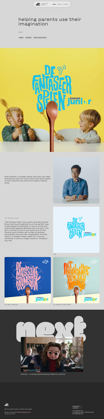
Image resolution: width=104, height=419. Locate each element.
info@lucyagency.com (24, 412)
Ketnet (20, 32)
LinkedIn (76, 408)
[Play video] (77, 181)
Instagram (77, 406)
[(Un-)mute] (47, 301)
